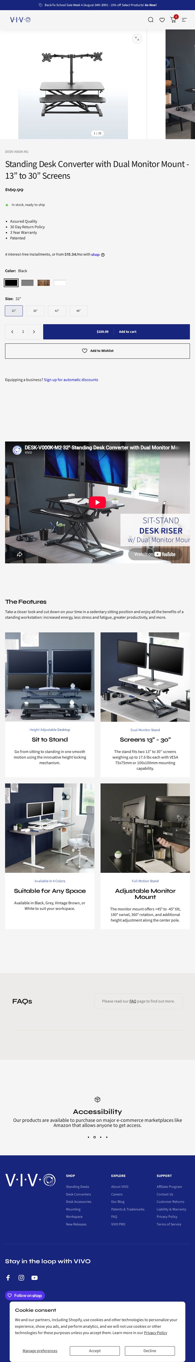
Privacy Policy (155, 1333)
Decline (149, 1351)
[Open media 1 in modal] (137, 39)
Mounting (73, 1204)
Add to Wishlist (101, 350)
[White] (60, 283)
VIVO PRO (118, 1219)
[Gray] (27, 283)
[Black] (11, 283)
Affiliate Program (169, 1182)
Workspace (74, 1212)
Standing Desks (77, 1182)
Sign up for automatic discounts (71, 380)
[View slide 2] (94, 1132)
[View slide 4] (107, 1132)
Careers (117, 1189)
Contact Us (165, 1189)
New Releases (76, 1219)
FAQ (132, 1001)
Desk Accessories (78, 1197)
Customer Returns (170, 1197)
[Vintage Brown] (44, 283)
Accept (95, 1351)
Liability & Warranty (171, 1204)
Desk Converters (78, 1189)
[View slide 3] (101, 1132)
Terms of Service (169, 1219)
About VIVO (119, 1182)
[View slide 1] (88, 1132)
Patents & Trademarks (127, 1204)
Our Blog (117, 1197)
